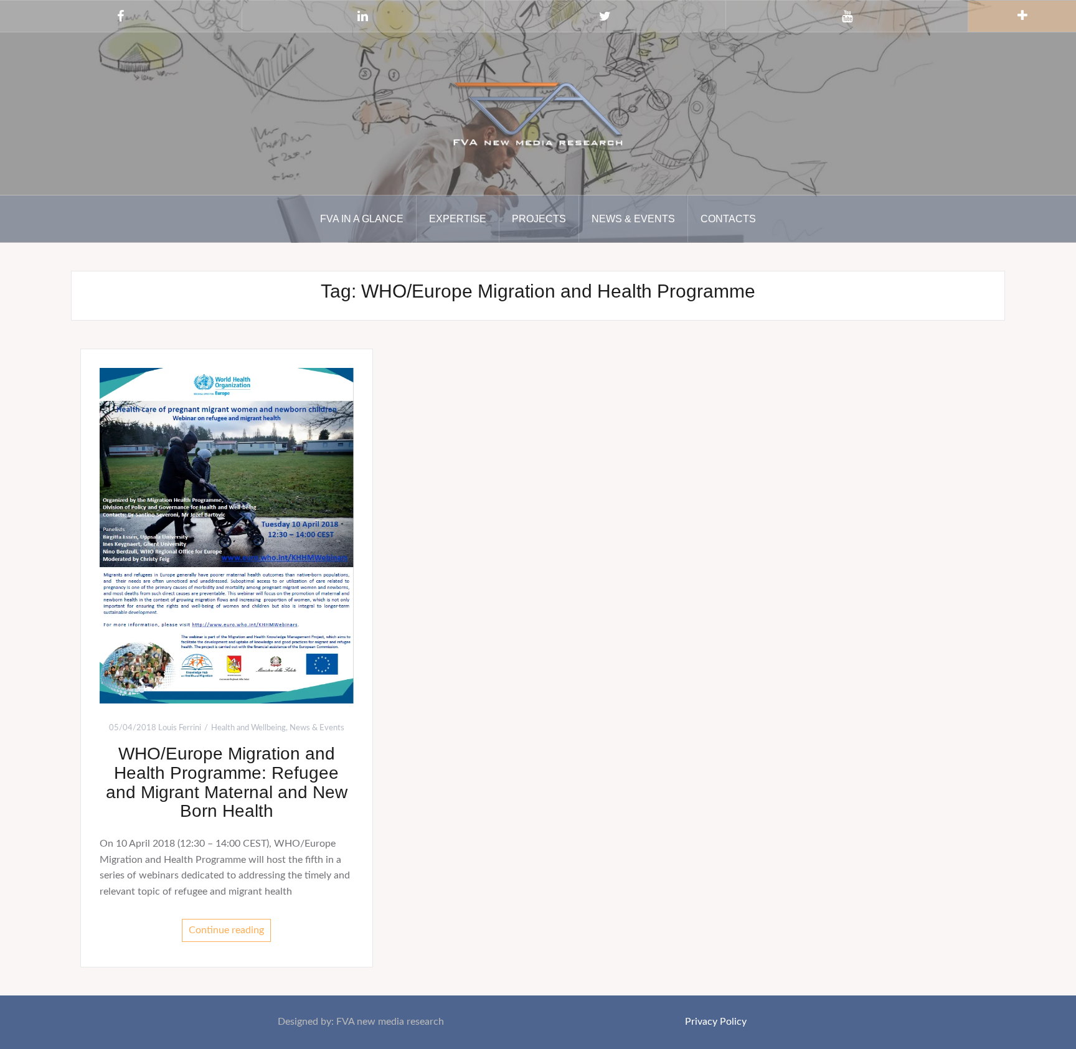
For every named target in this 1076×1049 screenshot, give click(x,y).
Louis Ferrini (179, 728)
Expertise (457, 219)
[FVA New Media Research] (538, 113)
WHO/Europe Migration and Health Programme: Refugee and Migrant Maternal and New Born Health (226, 782)
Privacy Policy (716, 1022)
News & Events (633, 219)
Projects (539, 219)
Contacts (728, 219)
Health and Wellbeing (248, 728)
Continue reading (226, 930)
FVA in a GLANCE (362, 219)
